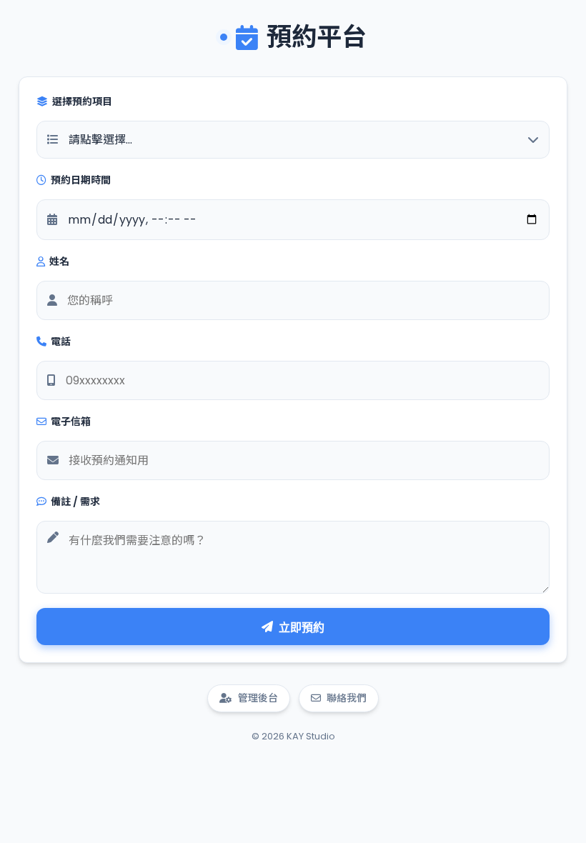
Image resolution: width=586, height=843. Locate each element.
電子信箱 (71, 421)
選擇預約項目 (82, 101)
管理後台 (258, 698)
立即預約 (301, 628)
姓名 (59, 261)
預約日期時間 (81, 180)
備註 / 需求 (75, 501)
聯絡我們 (347, 698)
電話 (61, 341)
